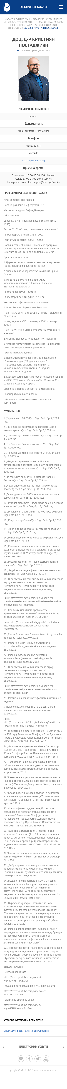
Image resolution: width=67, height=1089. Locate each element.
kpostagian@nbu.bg (33, 160)
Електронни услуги (33, 1047)
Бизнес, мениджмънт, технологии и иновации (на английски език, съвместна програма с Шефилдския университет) (33, 24)
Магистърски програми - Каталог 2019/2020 (29, 19)
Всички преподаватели (35, 50)
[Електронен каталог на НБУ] (7, 7)
